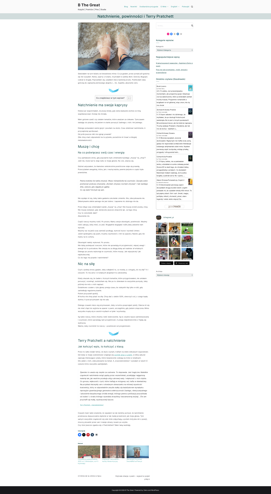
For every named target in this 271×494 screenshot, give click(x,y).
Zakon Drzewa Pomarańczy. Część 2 (170, 180)
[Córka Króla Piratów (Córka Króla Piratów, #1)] (190, 158)
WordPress (155, 490)
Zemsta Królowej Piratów (166, 110)
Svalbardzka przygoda (149, 6)
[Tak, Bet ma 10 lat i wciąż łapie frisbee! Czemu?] (187, 228)
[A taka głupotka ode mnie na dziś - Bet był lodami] (174, 241)
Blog (126, 6)
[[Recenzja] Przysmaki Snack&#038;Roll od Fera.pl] (138, 451)
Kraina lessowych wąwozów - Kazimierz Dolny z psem (174, 64)
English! (174, 6)
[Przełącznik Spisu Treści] (128, 98)
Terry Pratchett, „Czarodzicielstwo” (92, 405)
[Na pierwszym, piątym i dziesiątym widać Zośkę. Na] (162, 241)
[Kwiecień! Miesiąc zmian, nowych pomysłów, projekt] (187, 241)
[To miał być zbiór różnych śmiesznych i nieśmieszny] (174, 254)
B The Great (89, 5)
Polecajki (185, 6)
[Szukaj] (191, 25)
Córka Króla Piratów (164, 157)
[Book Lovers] (190, 88)
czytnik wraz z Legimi (123, 355)
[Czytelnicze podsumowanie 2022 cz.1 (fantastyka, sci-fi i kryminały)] (89, 451)
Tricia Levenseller (162, 112)
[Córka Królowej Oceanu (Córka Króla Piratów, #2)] (190, 135)
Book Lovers (161, 86)
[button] (167, 6)
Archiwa (159, 271)
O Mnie (163, 6)
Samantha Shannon (163, 182)
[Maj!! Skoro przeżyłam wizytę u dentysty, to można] (174, 228)
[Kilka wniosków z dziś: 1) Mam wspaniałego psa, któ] (187, 254)
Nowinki (133, 6)
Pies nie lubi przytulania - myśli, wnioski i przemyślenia (172, 71)
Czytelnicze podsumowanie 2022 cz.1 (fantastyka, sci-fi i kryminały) (88, 461)
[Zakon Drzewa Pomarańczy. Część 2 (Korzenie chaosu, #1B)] (190, 182)
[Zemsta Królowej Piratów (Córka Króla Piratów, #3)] (190, 111)
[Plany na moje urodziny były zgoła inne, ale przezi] (162, 228)
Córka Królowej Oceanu (166, 133)
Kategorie (159, 46)
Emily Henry (161, 88)
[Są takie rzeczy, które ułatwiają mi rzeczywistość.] (162, 254)
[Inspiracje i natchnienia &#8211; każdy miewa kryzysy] (113, 451)
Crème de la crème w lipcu (90, 476)
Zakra (146, 490)
